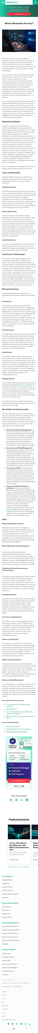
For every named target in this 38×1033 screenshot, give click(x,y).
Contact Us (4, 991)
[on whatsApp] (27, 800)
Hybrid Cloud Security (8, 971)
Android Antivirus (6, 906)
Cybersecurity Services (8, 957)
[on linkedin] (22, 800)
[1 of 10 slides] (9, 867)
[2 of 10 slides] (12, 867)
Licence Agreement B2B (17, 986)
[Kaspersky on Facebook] (8, 1024)
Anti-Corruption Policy (26, 982)
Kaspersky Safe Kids (7, 890)
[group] (19, 844)
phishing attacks (27, 385)
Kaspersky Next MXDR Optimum (10, 940)
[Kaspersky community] (30, 1024)
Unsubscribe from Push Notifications (9, 1019)
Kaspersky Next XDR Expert (9, 964)
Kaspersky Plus (6, 883)
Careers (3, 1016)
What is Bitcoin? (11, 709)
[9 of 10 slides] (26, 867)
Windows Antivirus (7, 917)
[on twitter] (16, 800)
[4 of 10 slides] (16, 867)
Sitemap (3, 1012)
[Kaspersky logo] (12, 2)
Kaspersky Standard (7, 880)
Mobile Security (6, 913)
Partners (3, 998)
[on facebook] (11, 800)
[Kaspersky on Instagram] (25, 1024)
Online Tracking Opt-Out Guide (15, 982)
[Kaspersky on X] (13, 1024)
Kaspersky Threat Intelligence (10, 967)
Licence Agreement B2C (6, 986)
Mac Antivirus (5, 910)
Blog (3, 1002)
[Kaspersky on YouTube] (21, 1024)
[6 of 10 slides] (20, 867)
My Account (35, 3)
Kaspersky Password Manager (16, 732)
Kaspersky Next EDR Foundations (11, 930)
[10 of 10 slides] (28, 867)
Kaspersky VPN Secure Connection (18, 729)
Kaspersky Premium (13, 511)
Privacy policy (4, 982)
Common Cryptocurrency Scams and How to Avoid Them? (19, 713)
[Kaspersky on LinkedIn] (17, 1024)
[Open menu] (2, 2)
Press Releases (5, 1009)
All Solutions (5, 897)
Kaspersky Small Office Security (10, 926)
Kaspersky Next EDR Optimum (10, 933)
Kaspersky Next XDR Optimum (10, 937)
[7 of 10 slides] (22, 867)
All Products (5, 944)
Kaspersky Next (6, 953)
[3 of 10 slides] (14, 867)
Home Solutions (7, 876)
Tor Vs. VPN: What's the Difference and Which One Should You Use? (19, 846)
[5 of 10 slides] (18, 867)
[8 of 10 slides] (24, 867)
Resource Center (5, 1005)
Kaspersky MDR (6, 960)
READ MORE (13, 860)
